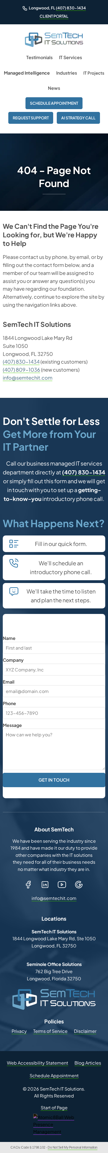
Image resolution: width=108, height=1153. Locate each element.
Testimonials (39, 57)
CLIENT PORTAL (54, 16)
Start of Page (54, 1107)
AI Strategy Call (78, 117)
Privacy (19, 1031)
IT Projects (93, 72)
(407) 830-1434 (71, 7)
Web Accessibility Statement (37, 1063)
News (54, 88)
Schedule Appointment (54, 103)
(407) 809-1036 (21, 369)
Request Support (31, 117)
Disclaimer (85, 1031)
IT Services (70, 57)
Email (8, 682)
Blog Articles (87, 1063)
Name (9, 638)
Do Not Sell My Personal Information (72, 1147)
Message (12, 725)
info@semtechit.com (27, 377)
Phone (9, 703)
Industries (66, 73)
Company (13, 660)
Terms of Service (50, 1031)
